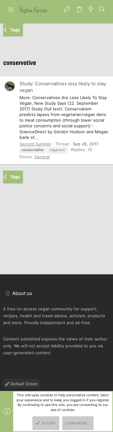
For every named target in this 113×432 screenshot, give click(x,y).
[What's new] (90, 9)
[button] (11, 9)
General (42, 156)
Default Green (23, 383)
